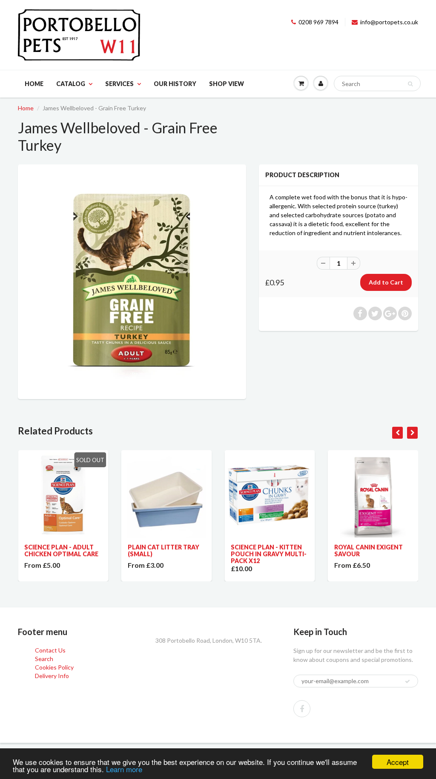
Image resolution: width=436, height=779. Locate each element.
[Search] (410, 84)
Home (34, 83)
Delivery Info (52, 675)
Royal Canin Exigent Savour (368, 550)
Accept (398, 761)
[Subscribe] (407, 681)
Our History (175, 83)
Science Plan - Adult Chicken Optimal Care (61, 550)
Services (119, 83)
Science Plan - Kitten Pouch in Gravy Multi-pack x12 (269, 553)
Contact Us (50, 650)
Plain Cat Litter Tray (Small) (163, 550)
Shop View (226, 83)
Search (44, 658)
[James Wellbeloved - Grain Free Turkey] (132, 280)
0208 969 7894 (318, 22)
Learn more (124, 769)
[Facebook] (301, 708)
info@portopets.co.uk (389, 22)
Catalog (70, 83)
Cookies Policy (54, 667)
